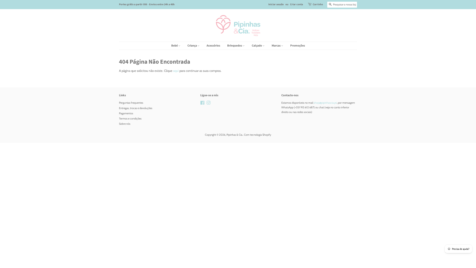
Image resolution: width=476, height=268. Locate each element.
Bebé (174, 46)
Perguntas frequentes (131, 102)
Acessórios (213, 46)
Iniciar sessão (276, 4)
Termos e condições (130, 118)
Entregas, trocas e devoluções (135, 108)
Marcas (276, 46)
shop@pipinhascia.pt (325, 102)
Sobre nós (124, 123)
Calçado (257, 46)
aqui (176, 71)
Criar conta (296, 4)
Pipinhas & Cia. (234, 134)
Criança (192, 46)
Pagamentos (126, 113)
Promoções (297, 46)
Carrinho (318, 4)
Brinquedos (235, 46)
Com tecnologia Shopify (257, 134)
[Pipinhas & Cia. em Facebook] (202, 103)
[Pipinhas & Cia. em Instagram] (208, 103)
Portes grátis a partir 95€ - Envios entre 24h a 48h (147, 4)
